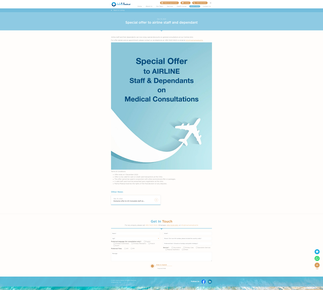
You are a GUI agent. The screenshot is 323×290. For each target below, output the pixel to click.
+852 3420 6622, (151, 225)
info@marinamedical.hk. (194, 40)
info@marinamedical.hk (189, 225)
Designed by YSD (116, 282)
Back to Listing (119, 10)
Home (140, 6)
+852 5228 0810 (172, 225)
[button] (149, 6)
